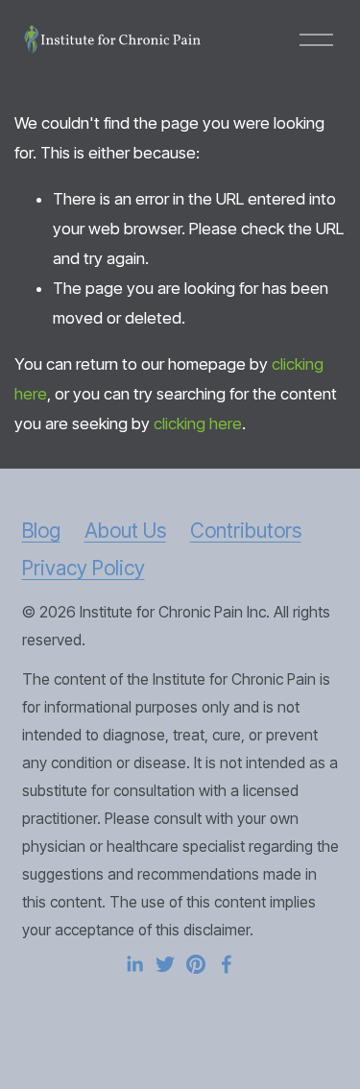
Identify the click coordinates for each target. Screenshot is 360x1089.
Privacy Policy (83, 568)
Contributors (245, 531)
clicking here (198, 423)
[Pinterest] (195, 964)
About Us (125, 531)
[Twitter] (165, 964)
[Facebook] (226, 964)
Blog (41, 531)
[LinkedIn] (134, 964)
